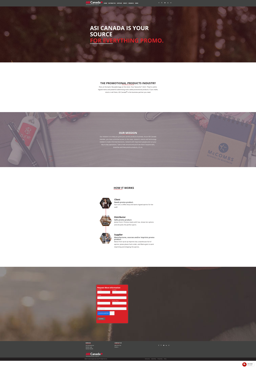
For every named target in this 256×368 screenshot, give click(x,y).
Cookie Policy (153, 358)
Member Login (89, 347)
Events (125, 3)
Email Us (116, 347)
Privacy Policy (160, 358)
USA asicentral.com (90, 345)
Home (105, 3)
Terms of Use (147, 358)
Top (165, 358)
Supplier (119, 3)
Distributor (112, 3)
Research (131, 3)
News (136, 3)
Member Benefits (89, 348)
